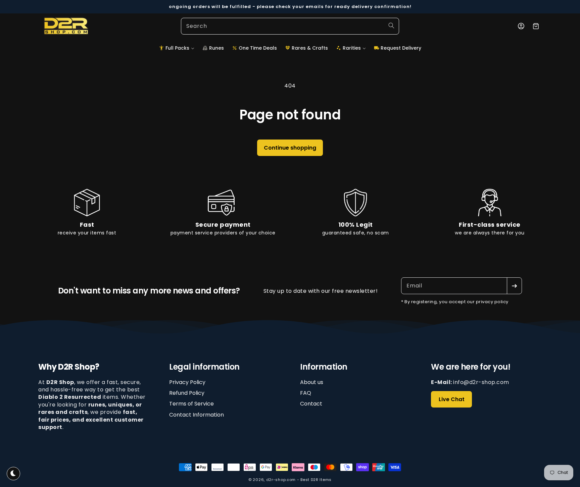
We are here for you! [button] (470, 367)
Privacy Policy (187, 382)
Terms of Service (191, 404)
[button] (176, 48)
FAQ (305, 393)
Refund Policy (186, 393)
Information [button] (323, 367)
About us (311, 382)
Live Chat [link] (452, 399)
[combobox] (290, 26)
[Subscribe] (514, 285)
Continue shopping (290, 148)
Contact (311, 404)
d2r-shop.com (281, 479)
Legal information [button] (204, 367)
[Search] (391, 25)
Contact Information (196, 415)
